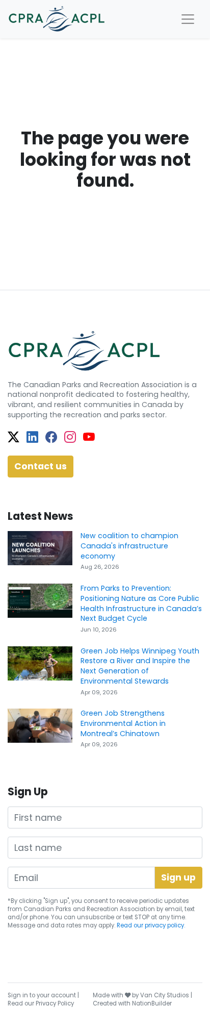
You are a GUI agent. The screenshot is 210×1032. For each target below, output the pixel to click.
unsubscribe (95, 917)
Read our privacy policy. (151, 925)
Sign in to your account (42, 995)
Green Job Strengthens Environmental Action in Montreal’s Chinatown (123, 723)
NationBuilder (152, 1003)
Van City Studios (164, 995)
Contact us (40, 466)
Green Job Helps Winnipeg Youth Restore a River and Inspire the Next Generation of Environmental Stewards (140, 666)
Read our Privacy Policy (41, 1003)
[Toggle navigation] (188, 19)
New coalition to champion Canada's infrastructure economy (129, 546)
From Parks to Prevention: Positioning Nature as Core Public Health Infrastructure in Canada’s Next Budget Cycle (141, 603)
